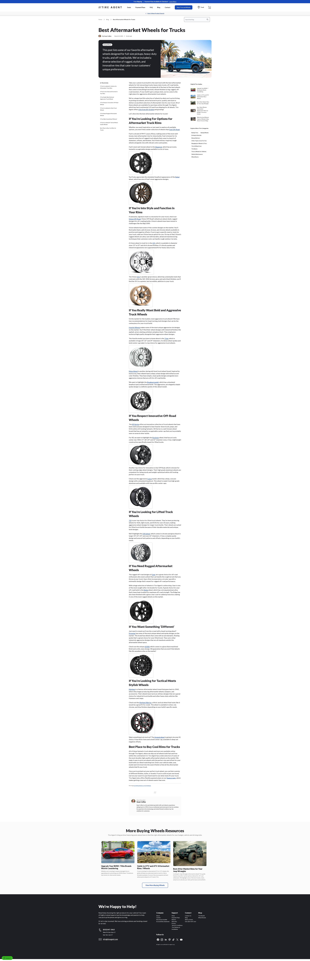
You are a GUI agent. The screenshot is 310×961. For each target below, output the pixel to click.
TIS (130, 520)
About (158, 915)
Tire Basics (194, 149)
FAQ (151, 7)
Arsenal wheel (159, 737)
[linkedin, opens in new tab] (165, 939)
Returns (174, 919)
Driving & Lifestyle (196, 135)
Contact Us (188, 915)
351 (138, 277)
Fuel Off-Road (174, 129)
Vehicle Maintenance (197, 154)
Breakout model (153, 382)
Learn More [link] (172, 1)
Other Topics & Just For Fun (199, 140)
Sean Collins (107, 36)
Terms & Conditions (177, 925)
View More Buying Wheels (155, 885)
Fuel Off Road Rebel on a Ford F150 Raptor (142, 785)
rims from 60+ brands (146, 109)
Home (100, 19)
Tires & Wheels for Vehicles (198, 151)
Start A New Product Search (155, 13)
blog (107, 19)
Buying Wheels (205, 132)
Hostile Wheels (134, 327)
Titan (166, 338)
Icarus (149, 479)
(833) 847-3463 (109, 930)
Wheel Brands (202, 917)
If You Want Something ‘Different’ (108, 119)
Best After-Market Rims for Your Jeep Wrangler (187, 870)
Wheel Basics (195, 157)
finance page (171, 778)
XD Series (135, 424)
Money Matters (195, 138)
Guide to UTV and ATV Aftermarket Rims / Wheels (153, 867)
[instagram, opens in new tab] (162, 939)
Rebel (177, 177)
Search (208, 19)
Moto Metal (133, 371)
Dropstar (132, 633)
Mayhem (132, 689)
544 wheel (146, 534)
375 (153, 243)
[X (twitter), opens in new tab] (177, 939)
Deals (129, 7)
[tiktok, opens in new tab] (173, 939)
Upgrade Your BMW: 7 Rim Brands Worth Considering (116, 867)
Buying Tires (194, 132)
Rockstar (155, 438)
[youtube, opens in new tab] (181, 939)
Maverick (158, 147)
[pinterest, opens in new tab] (169, 939)
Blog (158, 7)
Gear (153, 574)
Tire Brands (201, 915)
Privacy (174, 923)
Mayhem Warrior (145, 702)
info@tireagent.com (110, 939)
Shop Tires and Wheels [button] (183, 7)
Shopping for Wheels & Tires (199, 143)
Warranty (174, 921)
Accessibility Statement (162, 921)
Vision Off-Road (135, 219)
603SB (147, 647)
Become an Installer (161, 919)
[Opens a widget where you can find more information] (7, 958)
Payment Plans (140, 7)
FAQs (173, 915)
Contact (167, 7)
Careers (158, 917)
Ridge (146, 590)
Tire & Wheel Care (196, 146)
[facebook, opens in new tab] (158, 939)
